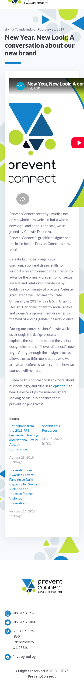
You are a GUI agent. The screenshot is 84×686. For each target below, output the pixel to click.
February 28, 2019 (51, 29)
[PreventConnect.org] (28, 4)
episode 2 (60, 386)
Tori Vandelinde (21, 29)
